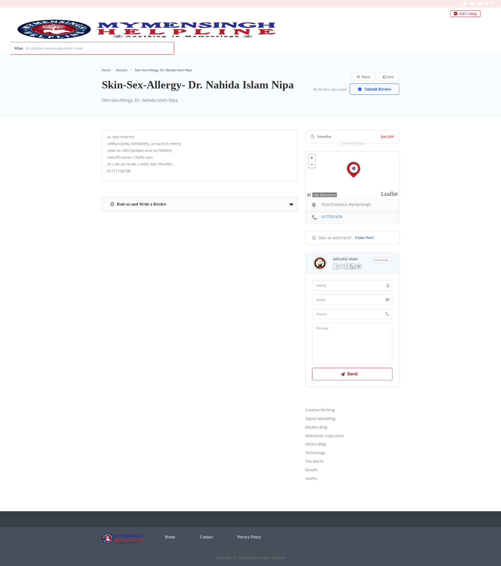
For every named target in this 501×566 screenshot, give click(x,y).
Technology (315, 452)
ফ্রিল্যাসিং (311, 469)
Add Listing (467, 14)
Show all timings (353, 143)
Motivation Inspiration (324, 435)
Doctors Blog (316, 427)
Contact (206, 537)
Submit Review (377, 89)
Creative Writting (320, 409)
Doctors (121, 70)
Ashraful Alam (345, 258)
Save (390, 77)
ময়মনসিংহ (311, 478)
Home (106, 70)
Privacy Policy (249, 537)
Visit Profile (381, 260)
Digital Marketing (320, 418)
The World (314, 461)
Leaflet (389, 194)
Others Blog (315, 444)
